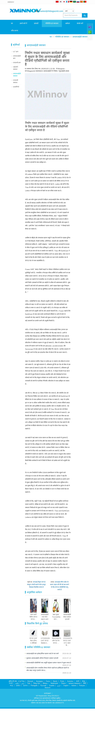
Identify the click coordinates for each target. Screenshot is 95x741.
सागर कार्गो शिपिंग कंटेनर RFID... (33, 649)
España (51, 718)
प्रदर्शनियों (16, 119)
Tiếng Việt (36, 716)
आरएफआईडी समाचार (80, 69)
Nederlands (54, 716)
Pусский (43, 718)
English (65, 718)
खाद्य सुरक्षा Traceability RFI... (56, 649)
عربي (59, 718)
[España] (81, 1)
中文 (11, 718)
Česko (48, 713)
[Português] (85, 1)
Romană (30, 713)
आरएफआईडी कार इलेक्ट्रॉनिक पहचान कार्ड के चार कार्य (42, 686)
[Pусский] (78, 1)
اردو (23, 716)
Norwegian (39, 713)
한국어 (25, 718)
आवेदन (67, 23)
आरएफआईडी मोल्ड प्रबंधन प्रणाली (67, 649)
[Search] (84, 15)
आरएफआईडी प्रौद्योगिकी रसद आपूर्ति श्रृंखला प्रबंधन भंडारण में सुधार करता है (48, 695)
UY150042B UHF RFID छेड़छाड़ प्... (45, 673)
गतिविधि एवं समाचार (51, 23)
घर (12, 23)
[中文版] (57, 1)
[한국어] (60, 1)
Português (34, 718)
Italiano (73, 718)
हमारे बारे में (23, 23)
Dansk (55, 713)
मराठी (77, 713)
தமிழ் (17, 716)
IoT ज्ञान (15, 84)
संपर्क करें (80, 23)
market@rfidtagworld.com (51, 11)
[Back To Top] (90, 38)
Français (82, 718)
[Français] (67, 1)
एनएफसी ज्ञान (17, 95)
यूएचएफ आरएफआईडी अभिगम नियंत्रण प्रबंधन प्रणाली (42, 690)
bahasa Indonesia (74, 716)
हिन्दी (84, 716)
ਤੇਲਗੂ (83, 713)
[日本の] (64, 1)
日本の (18, 718)
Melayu (45, 716)
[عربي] (74, 1)
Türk (28, 716)
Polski (62, 713)
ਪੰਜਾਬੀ (11, 716)
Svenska (70, 713)
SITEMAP (47, 726)
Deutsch (47, 720)
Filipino (63, 716)
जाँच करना (14, 31)
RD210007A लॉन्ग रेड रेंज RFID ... (56, 673)
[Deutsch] (71, 1)
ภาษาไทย (21, 713)
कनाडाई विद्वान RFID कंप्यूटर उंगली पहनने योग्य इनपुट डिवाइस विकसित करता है (36, 616)
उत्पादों (36, 23)
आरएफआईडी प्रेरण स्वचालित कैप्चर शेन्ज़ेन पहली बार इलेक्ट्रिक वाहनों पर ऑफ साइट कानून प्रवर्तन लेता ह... (47, 701)
